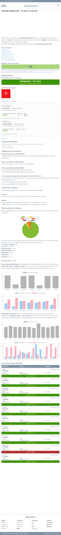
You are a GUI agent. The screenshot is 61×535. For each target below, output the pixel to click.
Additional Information (7, 54)
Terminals (19, 520)
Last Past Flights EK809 (8, 60)
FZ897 (12, 204)
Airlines (3, 528)
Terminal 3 (19, 526)
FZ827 (12, 202)
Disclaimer (16, 533)
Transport (34, 520)
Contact (21, 533)
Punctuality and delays (7, 58)
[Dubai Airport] (3, 5)
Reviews (49, 526)
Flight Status (5, 50)
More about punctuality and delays (43, 72)
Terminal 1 (19, 522)
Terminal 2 (19, 524)
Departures (4, 524)
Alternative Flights (6, 56)
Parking (49, 520)
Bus (33, 522)
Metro (33, 526)
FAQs (18, 528)
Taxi (33, 524)
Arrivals (3, 522)
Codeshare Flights (6, 52)
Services (49, 524)
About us (26, 533)
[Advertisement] (30, 25)
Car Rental (50, 522)
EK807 (13, 196)
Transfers (34, 528)
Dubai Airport (31, 6)
